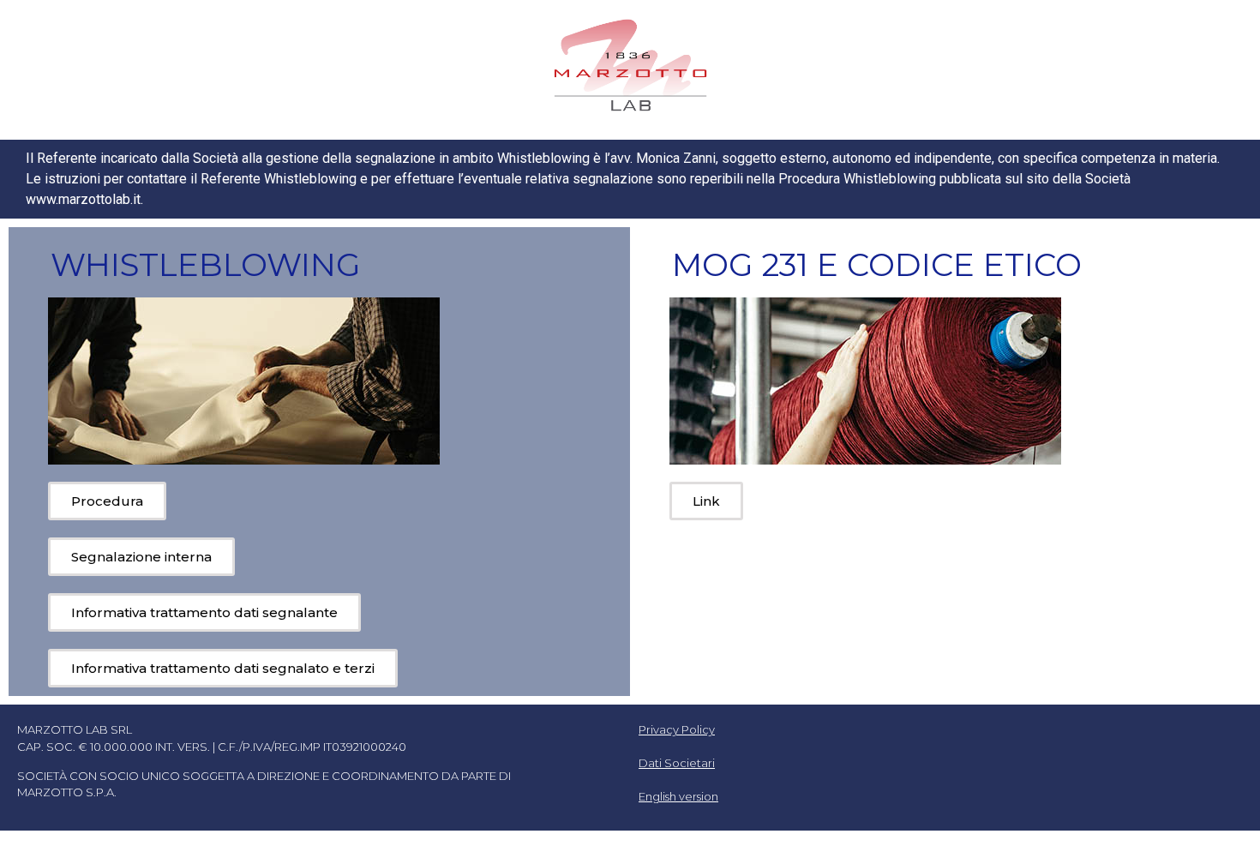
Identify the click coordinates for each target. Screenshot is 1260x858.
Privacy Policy (677, 729)
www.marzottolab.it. (84, 199)
